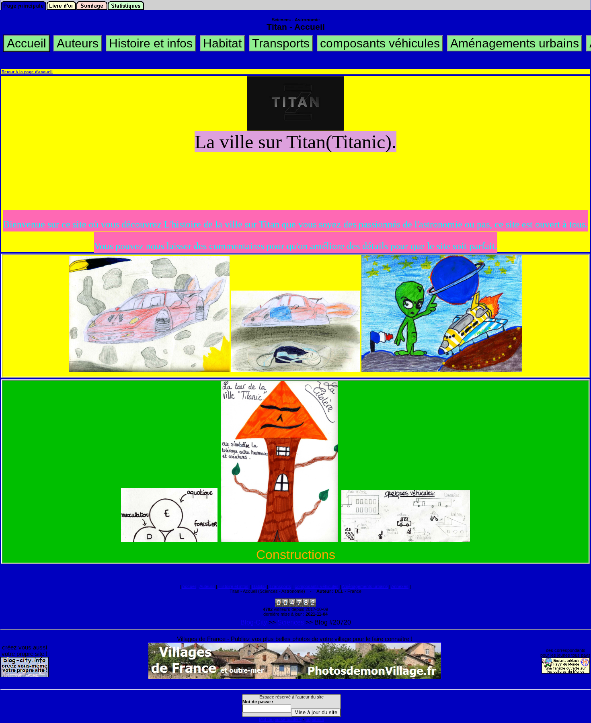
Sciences (290, 622)
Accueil (189, 586)
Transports (280, 586)
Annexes (399, 586)
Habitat (259, 586)
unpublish (315, 719)
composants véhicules (317, 586)
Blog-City (253, 622)
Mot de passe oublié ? (280, 719)
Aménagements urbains (365, 586)
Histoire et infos (233, 586)
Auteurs (207, 586)
